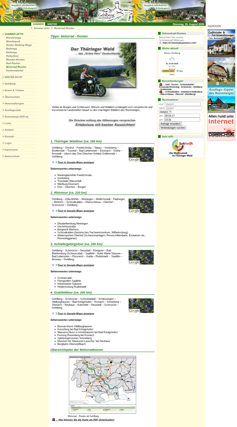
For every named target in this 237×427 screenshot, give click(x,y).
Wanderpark (13, 41)
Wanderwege (13, 37)
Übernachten (12, 96)
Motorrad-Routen (64, 28)
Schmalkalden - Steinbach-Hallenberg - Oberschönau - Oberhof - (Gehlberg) (180, 93)
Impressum (11, 149)
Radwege (11, 48)
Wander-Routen (15, 59)
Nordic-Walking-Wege (19, 45)
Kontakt (9, 136)
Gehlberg (10, 83)
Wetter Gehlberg (172, 53)
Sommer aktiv (42, 28)
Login (8, 143)
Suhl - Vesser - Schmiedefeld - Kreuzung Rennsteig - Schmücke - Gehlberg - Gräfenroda (180, 87)
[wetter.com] (168, 71)
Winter (52, 24)
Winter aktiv (13, 77)
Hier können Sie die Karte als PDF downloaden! (86, 419)
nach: (162, 108)
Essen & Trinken (14, 90)
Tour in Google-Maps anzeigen (76, 162)
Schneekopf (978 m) (16, 116)
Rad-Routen (13, 63)
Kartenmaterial (14, 70)
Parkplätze (12, 56)
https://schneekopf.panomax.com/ (179, 43)
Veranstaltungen (14, 103)
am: (161, 115)
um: (161, 119)
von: (161, 104)
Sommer (38, 24)
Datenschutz (12, 156)
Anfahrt (9, 129)
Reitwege (11, 52)
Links (8, 123)
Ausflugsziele (13, 110)
